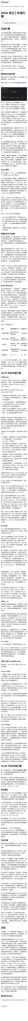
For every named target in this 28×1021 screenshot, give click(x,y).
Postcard (5, 2)
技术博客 (4, 1006)
